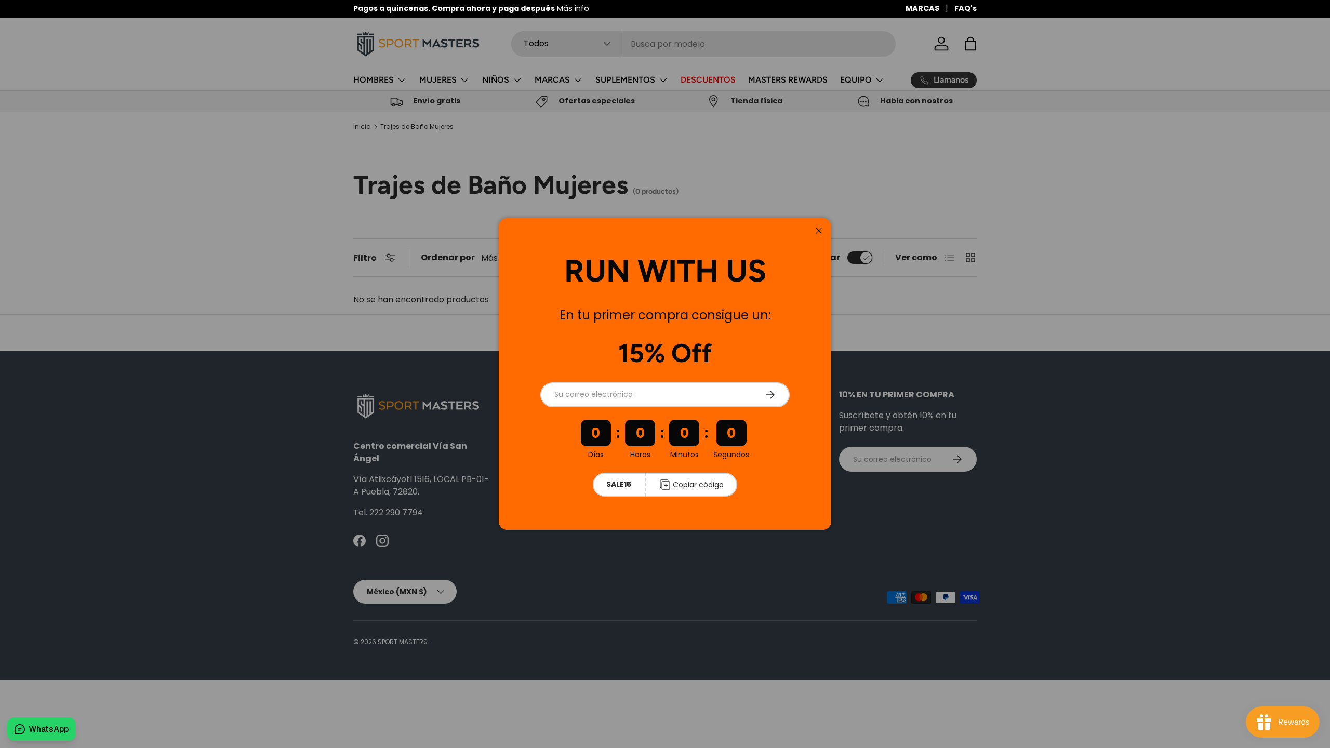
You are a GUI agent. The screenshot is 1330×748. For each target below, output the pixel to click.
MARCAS (922, 8)
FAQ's (965, 8)
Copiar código (698, 484)
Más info (573, 8)
